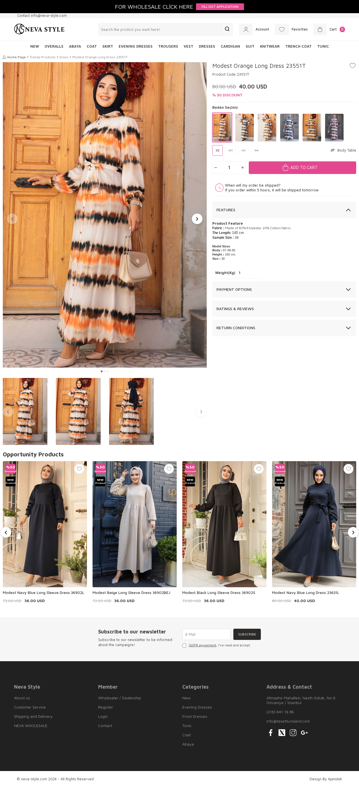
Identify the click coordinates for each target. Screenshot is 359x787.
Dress (63, 57)
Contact (105, 725)
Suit (250, 46)
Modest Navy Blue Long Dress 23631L (305, 592)
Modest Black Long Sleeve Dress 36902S (218, 592)
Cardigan (230, 46)
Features (226, 209)
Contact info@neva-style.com (42, 15)
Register (105, 707)
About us (22, 697)
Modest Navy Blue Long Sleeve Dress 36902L (43, 592)
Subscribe (247, 634)
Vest (188, 46)
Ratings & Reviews (235, 308)
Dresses (207, 46)
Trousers (168, 46)
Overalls (54, 46)
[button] (102, 371)
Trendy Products (43, 57)
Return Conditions (236, 327)
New (186, 697)
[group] (105, 215)
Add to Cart (303, 167)
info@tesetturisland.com (288, 721)
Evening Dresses (136, 46)
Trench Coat (298, 46)
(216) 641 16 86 (280, 711)
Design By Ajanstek (326, 779)
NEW (34, 46)
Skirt (107, 46)
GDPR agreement (202, 645)
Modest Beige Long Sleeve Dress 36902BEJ (131, 592)
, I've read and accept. (220, 645)
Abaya (75, 46)
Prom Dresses (194, 716)
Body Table (346, 150)
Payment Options (234, 289)
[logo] (39, 29)
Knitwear (270, 46)
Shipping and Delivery (33, 716)
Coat (92, 46)
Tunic (323, 46)
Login (103, 716)
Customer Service (30, 707)
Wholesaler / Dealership (119, 697)
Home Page (16, 57)
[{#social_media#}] (270, 732)
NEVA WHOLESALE (30, 725)
